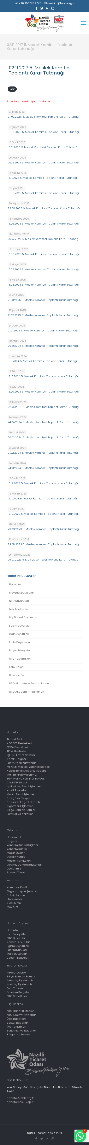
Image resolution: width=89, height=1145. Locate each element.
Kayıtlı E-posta (16, 790)
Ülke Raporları (16, 1019)
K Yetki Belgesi (16, 759)
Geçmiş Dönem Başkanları (24, 865)
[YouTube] (47, 8)
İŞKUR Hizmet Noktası (21, 755)
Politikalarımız (16, 895)
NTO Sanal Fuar (17, 996)
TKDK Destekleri (17, 751)
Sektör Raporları (18, 1023)
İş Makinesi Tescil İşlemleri (24, 786)
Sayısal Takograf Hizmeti (23, 802)
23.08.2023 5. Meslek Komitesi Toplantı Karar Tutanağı (43, 544)
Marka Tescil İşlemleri (21, 794)
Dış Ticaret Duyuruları (23, 617)
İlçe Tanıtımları (16, 1027)
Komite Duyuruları (18, 942)
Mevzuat (12, 907)
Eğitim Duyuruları (20, 626)
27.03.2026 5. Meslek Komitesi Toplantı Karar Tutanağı (43, 117)
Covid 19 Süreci (17, 782)
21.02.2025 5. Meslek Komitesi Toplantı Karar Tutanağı (43, 315)
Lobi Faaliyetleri (19, 609)
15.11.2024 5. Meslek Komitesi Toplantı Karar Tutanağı (42, 361)
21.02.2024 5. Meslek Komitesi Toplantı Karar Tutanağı (43, 453)
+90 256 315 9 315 (30, 3)
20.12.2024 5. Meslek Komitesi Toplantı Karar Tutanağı (43, 346)
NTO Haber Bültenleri (21, 1011)
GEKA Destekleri (17, 747)
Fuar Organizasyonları (21, 763)
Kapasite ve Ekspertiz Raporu (26, 771)
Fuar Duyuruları (19, 634)
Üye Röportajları (20, 659)
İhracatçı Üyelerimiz (20, 980)
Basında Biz (16, 675)
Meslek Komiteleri (19, 861)
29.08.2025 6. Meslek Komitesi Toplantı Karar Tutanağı (44, 208)
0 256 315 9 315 (18, 1080)
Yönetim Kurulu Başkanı (22, 845)
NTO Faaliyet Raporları (21, 1015)
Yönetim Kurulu (17, 849)
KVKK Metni (14, 903)
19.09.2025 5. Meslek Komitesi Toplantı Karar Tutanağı (43, 193)
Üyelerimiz (14, 869)
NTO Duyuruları (19, 601)
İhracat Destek (16, 973)
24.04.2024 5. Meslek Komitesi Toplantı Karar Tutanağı (43, 422)
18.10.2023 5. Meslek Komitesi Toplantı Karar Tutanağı (43, 514)
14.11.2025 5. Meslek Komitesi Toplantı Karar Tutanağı (42, 178)
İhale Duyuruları (19, 642)
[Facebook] (36, 8)
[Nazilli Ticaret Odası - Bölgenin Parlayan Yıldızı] (44, 23)
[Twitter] (42, 8)
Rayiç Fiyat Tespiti (18, 798)
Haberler (15, 584)
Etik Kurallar (14, 899)
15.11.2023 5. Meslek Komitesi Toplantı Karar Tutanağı (42, 498)
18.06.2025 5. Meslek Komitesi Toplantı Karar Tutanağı (43, 254)
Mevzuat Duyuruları (22, 593)
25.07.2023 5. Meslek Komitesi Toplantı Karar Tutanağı (43, 560)
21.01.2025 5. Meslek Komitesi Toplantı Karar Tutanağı (43, 330)
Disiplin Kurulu (16, 857)
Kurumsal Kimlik (17, 887)
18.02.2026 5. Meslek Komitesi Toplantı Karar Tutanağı (43, 132)
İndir (12, 89)
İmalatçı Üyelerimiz (19, 984)
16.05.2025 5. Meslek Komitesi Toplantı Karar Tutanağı (43, 269)
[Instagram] (53, 8)
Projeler (12, 841)
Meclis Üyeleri (16, 853)
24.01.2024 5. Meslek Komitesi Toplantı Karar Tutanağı (43, 468)
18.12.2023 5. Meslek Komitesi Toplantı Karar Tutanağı (43, 483)
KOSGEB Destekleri (19, 743)
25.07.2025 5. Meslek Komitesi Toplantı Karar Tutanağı (43, 239)
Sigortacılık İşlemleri (20, 806)
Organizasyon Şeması (22, 891)
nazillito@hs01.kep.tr (20, 1102)
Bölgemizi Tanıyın (18, 1034)
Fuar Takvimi (15, 988)
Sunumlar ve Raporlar (21, 1031)
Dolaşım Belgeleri (18, 992)
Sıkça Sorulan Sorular (21, 810)
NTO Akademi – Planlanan (26, 692)
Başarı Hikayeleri (20, 650)
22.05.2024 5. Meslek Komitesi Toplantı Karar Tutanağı (43, 407)
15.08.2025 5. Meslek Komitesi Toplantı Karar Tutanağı (43, 224)
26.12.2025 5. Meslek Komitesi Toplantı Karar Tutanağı (43, 162)
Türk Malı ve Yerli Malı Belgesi (26, 779)
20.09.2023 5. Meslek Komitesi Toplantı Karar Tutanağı (43, 529)
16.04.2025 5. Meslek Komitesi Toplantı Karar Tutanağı (43, 285)
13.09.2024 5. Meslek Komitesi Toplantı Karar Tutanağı (43, 392)
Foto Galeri (16, 667)
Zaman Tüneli (16, 872)
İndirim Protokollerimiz (22, 775)
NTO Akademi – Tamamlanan (29, 683)
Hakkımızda (15, 837)
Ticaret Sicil (14, 739)
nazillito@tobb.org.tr (61, 3)
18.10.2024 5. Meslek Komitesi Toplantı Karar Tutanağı (43, 376)
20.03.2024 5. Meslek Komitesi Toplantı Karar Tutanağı (43, 437)
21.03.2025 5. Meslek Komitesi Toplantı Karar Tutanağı (43, 300)
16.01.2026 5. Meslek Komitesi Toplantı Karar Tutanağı (43, 147)
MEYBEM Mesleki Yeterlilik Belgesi (28, 767)
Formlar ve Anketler (20, 814)
